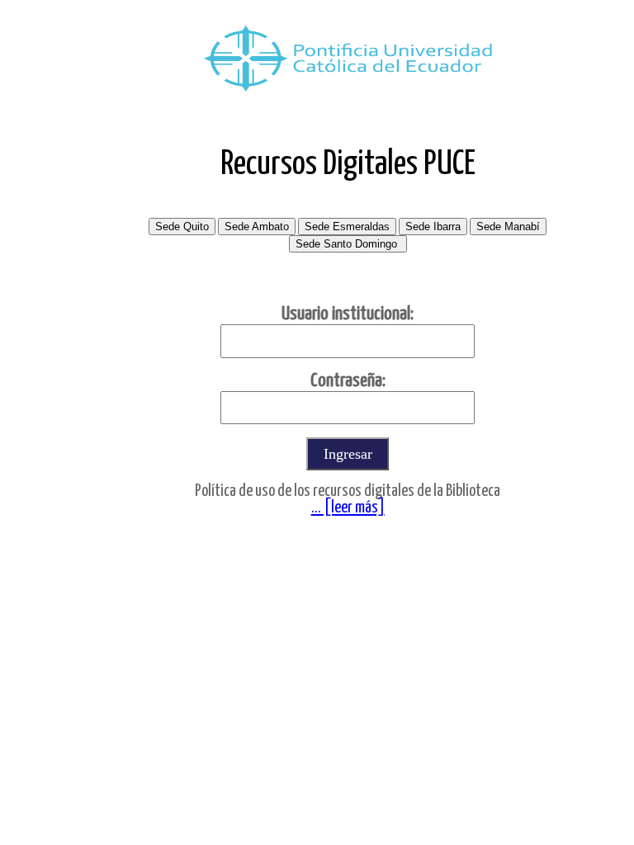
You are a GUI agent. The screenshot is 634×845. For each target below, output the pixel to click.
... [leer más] (348, 508)
